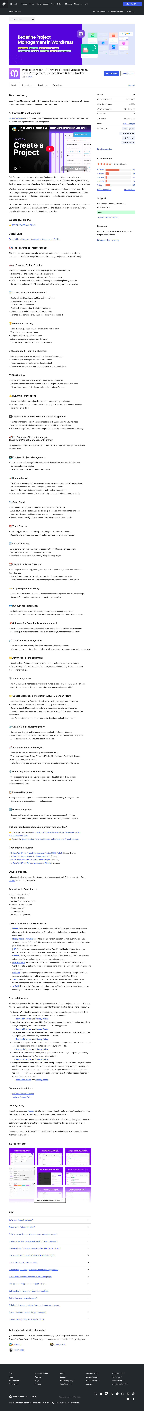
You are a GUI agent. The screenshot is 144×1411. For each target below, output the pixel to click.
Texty (15, 979)
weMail (15, 956)
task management (128, 142)
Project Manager (16, 118)
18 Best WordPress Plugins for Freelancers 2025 (30, 856)
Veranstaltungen (92, 1377)
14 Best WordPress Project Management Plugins (30, 863)
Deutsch (33, 1397)
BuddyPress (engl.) (120, 1384)
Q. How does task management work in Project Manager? (33, 1241)
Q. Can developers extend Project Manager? (27, 1312)
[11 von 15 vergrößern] (88, 1151)
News (11, 1377)
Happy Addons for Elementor (25, 939)
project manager (128, 138)
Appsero (31, 1111)
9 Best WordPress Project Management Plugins (30, 860)
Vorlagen (38, 1384)
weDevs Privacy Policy (22, 1097)
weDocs (16, 972)
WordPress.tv (66, 1384)
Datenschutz (13, 1384)
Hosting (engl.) (14, 1380)
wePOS (15, 986)
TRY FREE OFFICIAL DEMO (23, 225)
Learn (62, 1373)
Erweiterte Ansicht (104, 149)
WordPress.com (118, 1373)
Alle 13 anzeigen (129, 124)
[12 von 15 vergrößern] (88, 1170)
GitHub (12, 880)
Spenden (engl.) (93, 1380)
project (131, 129)
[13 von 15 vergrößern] (88, 1190)
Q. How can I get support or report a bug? (26, 1319)
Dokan (15, 929)
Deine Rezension (104, 189)
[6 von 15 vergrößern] (60, 1151)
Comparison (47, 239)
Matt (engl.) (117, 1377)
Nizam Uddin (19, 1350)
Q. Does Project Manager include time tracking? (28, 1291)
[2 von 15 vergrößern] (32, 1170)
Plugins (37, 1380)
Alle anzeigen (129, 189)
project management (127, 133)
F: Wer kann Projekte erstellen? (22, 1227)
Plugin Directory (15, 11)
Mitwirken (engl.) (92, 1373)
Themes (38, 1377)
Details (14, 85)
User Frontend (18, 962)
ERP (14, 949)
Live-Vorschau (128, 73)
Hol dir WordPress (132, 4)
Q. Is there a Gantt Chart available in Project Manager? (32, 1255)
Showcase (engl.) (41, 1373)
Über (11, 1373)
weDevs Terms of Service (23, 1093)
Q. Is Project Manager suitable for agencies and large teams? (34, 1305)
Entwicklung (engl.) (67, 1380)
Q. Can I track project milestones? (23, 1263)
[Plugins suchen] (33, 19)
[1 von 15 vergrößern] (32, 1151)
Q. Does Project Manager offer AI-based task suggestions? (33, 1270)
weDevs (29, 77)
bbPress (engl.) (118, 1380)
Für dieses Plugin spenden (108, 240)
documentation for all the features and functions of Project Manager (50, 839)
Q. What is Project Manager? (21, 1220)
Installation (42, 85)
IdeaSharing (35, 239)
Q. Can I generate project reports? (23, 1298)
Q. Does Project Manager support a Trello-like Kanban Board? (35, 1248)
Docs (11, 239)
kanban (125, 129)
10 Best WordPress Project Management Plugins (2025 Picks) (36, 853)
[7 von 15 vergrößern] (60, 1170)
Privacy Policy (41, 1019)
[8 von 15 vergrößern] (60, 1190)
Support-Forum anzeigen (107, 217)
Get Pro (57, 239)
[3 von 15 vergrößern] (32, 1186)
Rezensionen (27, 85)
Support (131, 85)
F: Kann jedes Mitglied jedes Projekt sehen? (27, 1284)
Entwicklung (57, 85)
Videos (18, 239)
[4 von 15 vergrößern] (32, 1202)
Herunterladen (111, 73)
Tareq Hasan (60, 1344)
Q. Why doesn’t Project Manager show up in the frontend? (33, 1234)
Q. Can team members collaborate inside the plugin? (30, 1277)
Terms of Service (23, 1019)
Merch (89, 1384)
